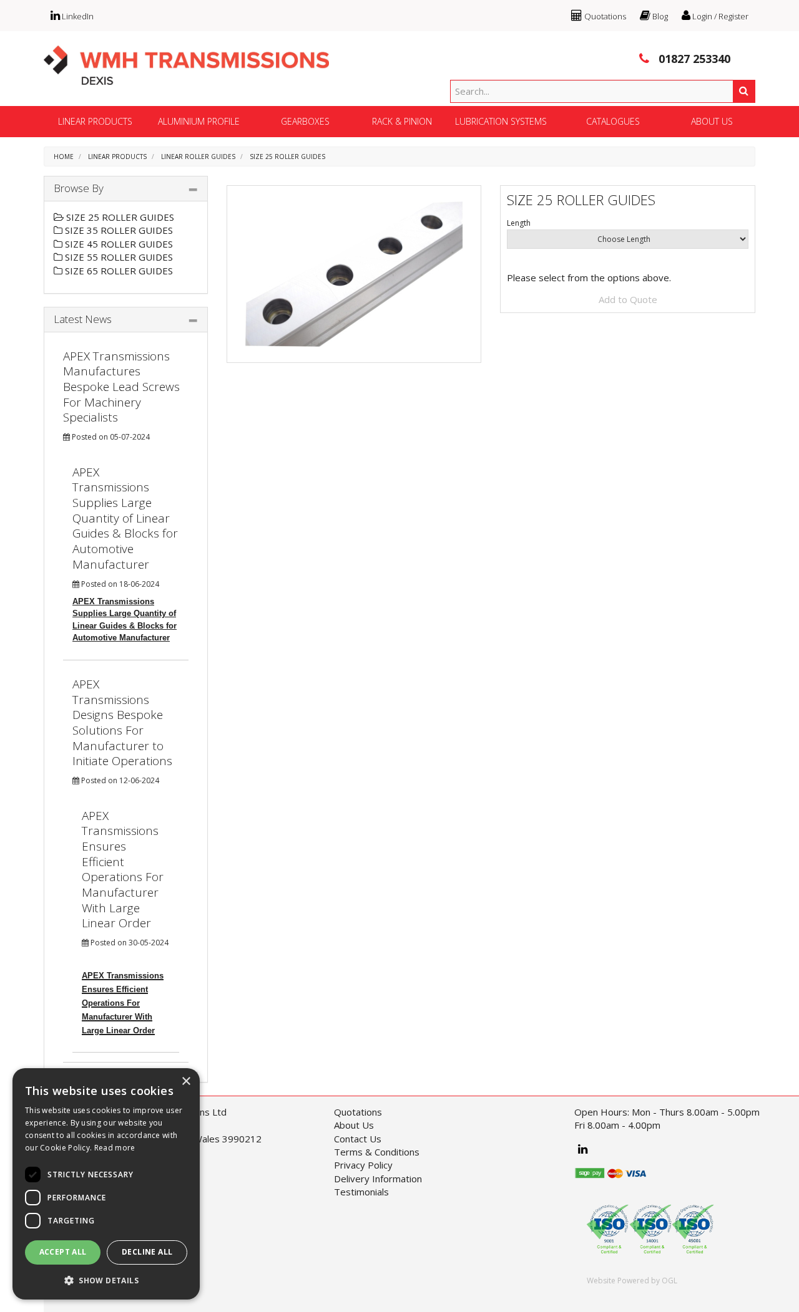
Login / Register (719, 16)
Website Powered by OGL (632, 1280)
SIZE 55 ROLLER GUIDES (117, 257)
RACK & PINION (402, 121)
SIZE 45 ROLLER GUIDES (117, 244)
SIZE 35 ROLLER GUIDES (117, 230)
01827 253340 (692, 58)
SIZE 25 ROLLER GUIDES (287, 156)
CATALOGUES (613, 121)
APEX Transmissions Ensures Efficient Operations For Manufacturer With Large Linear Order (123, 870)
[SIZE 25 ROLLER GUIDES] (354, 274)
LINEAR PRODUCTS (95, 121)
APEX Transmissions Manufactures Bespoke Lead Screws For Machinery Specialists (121, 387)
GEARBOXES (305, 121)
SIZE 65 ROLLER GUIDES (117, 270)
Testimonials (361, 1191)
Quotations (604, 16)
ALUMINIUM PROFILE (199, 121)
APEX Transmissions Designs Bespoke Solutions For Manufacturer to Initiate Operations (122, 722)
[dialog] (106, 1184)
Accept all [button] (63, 1252)
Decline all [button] (147, 1252)
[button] (106, 1280)
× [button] (185, 1081)
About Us (354, 1125)
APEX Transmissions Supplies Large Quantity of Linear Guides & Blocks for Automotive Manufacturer (125, 518)
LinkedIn (77, 16)
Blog (659, 16)
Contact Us (357, 1138)
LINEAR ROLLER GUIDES (198, 156)
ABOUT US (712, 121)
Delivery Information (378, 1178)
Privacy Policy (363, 1165)
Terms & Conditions (376, 1152)
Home (64, 156)
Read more (114, 1147)
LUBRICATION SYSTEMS (501, 121)
